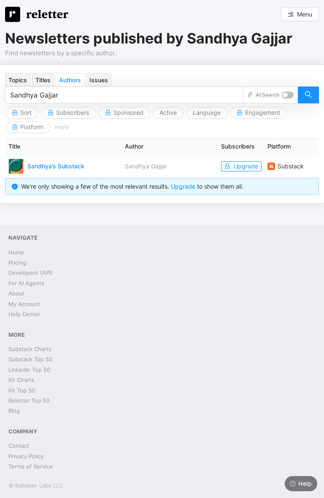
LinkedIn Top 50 (29, 369)
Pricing (17, 262)
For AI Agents (26, 283)
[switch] (288, 95)
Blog (14, 410)
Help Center (24, 314)
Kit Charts (21, 379)
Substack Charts (29, 349)
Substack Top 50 (30, 359)
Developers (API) (30, 272)
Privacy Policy (26, 456)
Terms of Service (30, 466)
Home (16, 252)
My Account (24, 303)
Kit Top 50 (21, 390)
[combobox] (124, 95)
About (16, 293)
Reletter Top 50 (28, 400)
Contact (18, 445)
